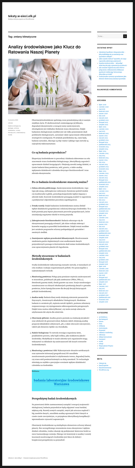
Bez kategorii (103, 319)
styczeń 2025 (103, 138)
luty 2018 (102, 275)
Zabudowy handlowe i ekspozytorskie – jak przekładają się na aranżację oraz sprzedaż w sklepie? (112, 54)
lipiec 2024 (102, 151)
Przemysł (102, 330)
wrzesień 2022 (104, 184)
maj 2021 (102, 220)
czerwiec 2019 (103, 255)
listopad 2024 (103, 142)
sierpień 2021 (103, 213)
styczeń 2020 (103, 244)
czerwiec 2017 (103, 286)
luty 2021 (102, 226)
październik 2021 (104, 209)
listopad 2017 (103, 277)
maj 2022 (102, 193)
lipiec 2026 (102, 105)
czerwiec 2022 (104, 191)
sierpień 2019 (103, 253)
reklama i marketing (106, 332)
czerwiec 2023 (103, 173)
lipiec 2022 (102, 189)
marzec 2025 (103, 136)
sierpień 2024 (103, 149)
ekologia (10, 128)
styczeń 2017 (103, 293)
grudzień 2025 (104, 120)
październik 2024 (105, 144)
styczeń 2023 (103, 178)
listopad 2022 (103, 180)
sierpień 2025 (103, 125)
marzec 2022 (103, 198)
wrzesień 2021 (104, 211)
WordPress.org (104, 370)
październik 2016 (104, 297)
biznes (101, 321)
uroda (101, 341)
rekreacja (102, 335)
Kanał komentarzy (105, 368)
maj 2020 (102, 240)
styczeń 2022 (103, 202)
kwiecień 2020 (104, 242)
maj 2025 (102, 131)
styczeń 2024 (103, 164)
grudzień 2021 (103, 204)
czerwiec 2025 (104, 129)
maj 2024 (102, 156)
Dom (100, 324)
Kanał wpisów (103, 365)
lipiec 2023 (102, 171)
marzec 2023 (103, 176)
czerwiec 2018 (103, 269)
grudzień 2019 (104, 246)
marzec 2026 (103, 113)
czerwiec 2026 (104, 107)
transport (102, 339)
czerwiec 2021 (103, 218)
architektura (103, 317)
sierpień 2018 (103, 264)
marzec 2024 (103, 160)
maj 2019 (102, 257)
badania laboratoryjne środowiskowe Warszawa (61, 382)
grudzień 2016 (104, 295)
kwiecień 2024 (104, 158)
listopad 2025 (103, 122)
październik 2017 (104, 280)
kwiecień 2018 (103, 271)
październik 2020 (105, 233)
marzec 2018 (103, 273)
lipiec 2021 (102, 215)
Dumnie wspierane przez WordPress (35, 458)
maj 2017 (102, 288)
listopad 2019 (103, 249)
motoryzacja (103, 328)
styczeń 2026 (103, 118)
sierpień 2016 (103, 302)
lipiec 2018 (102, 266)
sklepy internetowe (105, 337)
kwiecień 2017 (103, 291)
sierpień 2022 (103, 187)
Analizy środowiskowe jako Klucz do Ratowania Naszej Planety (44, 49)
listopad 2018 (103, 262)
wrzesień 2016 (104, 300)
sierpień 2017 (103, 282)
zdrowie (10, 123)
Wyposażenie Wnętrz (106, 346)
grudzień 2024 (104, 140)
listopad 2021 (103, 207)
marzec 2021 (103, 224)
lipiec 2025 (102, 127)
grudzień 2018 (103, 260)
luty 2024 (102, 162)
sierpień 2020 (103, 238)
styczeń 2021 (103, 229)
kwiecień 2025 (104, 133)
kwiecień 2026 (104, 111)
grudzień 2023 (104, 167)
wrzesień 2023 (104, 169)
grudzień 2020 (104, 231)
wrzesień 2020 (104, 235)
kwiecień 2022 (104, 195)
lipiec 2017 (102, 284)
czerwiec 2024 (104, 153)
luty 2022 (102, 200)
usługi (101, 344)
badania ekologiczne (14, 126)
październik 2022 (105, 182)
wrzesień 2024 (104, 147)
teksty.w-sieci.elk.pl (22, 16)
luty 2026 (102, 116)
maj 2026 (102, 109)
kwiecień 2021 (103, 222)
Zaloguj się (102, 363)
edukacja (102, 326)
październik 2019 (104, 251)
